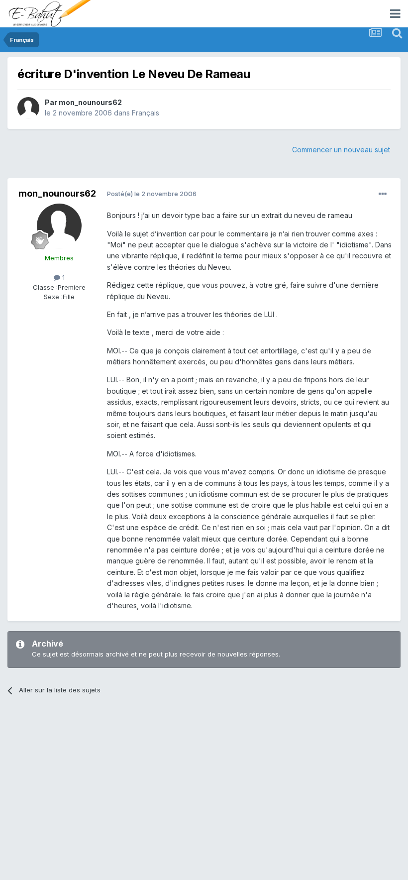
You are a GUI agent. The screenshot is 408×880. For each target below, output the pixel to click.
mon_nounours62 (90, 102)
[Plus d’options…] (383, 194)
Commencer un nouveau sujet (341, 149)
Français (145, 113)
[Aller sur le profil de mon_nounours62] (28, 108)
